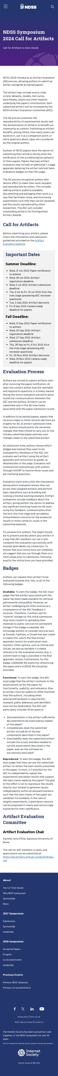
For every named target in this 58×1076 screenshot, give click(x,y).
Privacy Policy (23, 1016)
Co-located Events (12, 960)
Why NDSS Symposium (14, 893)
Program (7, 955)
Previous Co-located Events (17, 988)
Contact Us (39, 1022)
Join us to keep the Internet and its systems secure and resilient (28, 1043)
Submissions (9, 921)
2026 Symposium (13, 942)
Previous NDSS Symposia (15, 983)
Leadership (8, 932)
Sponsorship (9, 899)
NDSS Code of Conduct (24, 1022)
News (6, 904)
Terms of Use (35, 1016)
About (7, 880)
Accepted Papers (11, 949)
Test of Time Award (13, 888)
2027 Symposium (13, 914)
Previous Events (13, 975)
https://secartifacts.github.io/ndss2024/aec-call (28, 859)
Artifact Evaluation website (23, 242)
